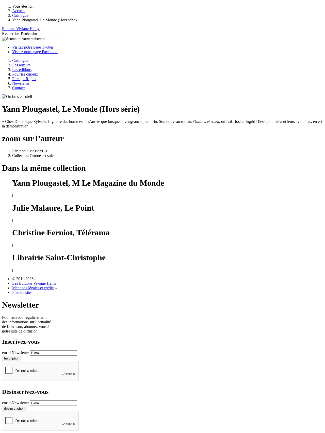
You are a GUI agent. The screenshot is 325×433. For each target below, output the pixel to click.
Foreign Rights (24, 79)
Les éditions (21, 69)
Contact (18, 88)
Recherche (10, 33)
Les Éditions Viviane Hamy (34, 283)
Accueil (18, 11)
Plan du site (21, 292)
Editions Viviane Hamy (21, 28)
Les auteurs (21, 65)
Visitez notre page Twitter (32, 47)
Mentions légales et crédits (33, 288)
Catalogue (20, 15)
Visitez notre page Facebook (35, 52)
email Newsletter (15, 353)
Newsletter (20, 83)
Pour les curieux (25, 74)
